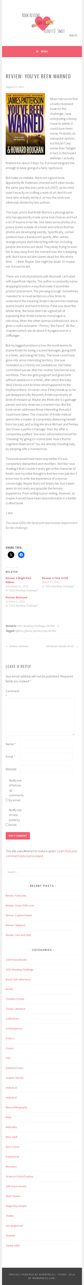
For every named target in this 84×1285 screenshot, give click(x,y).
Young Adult (13, 1245)
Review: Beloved (18, 646)
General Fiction (14, 1068)
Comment (12, 693)
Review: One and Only (18, 935)
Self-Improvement (16, 1186)
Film (8, 1058)
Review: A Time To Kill (55, 578)
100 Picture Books (16, 959)
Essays (9, 1048)
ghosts (28, 631)
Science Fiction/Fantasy (19, 1176)
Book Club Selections (18, 979)
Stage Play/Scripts (16, 1206)
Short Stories (13, 1196)
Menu (44, 51)
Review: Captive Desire (19, 915)
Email (10, 756)
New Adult (12, 1137)
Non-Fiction (12, 1147)
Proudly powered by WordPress (32, 1274)
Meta (8, 1117)
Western (10, 1235)
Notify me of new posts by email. (15, 817)
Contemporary (14, 1028)
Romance (11, 1166)
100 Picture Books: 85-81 (60, 646)
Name (11, 744)
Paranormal (12, 1156)
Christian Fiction (15, 999)
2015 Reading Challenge (31, 626)
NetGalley (11, 1127)
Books (9, 989)
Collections (12, 1018)
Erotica (10, 1038)
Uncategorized (14, 1225)
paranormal (40, 631)
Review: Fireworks (16, 895)
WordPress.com (43, 1278)
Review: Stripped (15, 925)
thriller (52, 631)
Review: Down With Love (20, 905)
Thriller (50, 626)
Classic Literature (15, 1009)
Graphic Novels (14, 1078)
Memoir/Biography (16, 1107)
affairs (19, 631)
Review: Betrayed (16, 597)
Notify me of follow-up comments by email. (15, 790)
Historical (11, 1087)
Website (11, 769)
